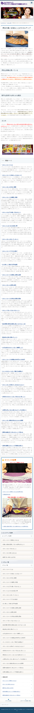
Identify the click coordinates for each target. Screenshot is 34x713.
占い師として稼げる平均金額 (9, 264)
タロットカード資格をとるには (11, 540)
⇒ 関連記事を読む (6, 494)
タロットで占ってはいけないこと (11, 310)
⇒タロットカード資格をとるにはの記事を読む (12, 491)
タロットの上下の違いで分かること (11, 212)
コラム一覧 (5, 565)
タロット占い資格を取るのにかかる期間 (12, 420)
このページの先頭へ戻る (25, 700)
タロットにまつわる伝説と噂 (9, 225)
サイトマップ (5, 704)
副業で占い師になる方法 (9, 557)
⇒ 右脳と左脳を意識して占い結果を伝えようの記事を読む (15, 526)
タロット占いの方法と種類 (9, 187)
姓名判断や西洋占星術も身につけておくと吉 (13, 324)
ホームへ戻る (8, 700)
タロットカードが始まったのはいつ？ (12, 175)
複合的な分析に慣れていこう (9, 337)
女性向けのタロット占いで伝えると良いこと (13, 396)
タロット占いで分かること (10, 548)
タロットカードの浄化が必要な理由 (11, 298)
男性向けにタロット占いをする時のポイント (14, 655)
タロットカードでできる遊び (9, 251)
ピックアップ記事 (6, 536)
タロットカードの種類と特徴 (9, 197)
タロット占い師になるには (10, 553)
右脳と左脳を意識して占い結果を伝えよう (14, 544)
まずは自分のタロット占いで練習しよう (12, 347)
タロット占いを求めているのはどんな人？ (13, 384)
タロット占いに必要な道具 (9, 285)
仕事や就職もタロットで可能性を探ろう (12, 445)
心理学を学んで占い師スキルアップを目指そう (14, 410)
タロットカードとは (7, 165)
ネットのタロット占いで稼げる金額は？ (12, 371)
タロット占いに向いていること (10, 239)
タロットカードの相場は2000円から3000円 (13, 359)
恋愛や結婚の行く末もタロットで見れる (12, 432)
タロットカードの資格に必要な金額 (11, 274)
